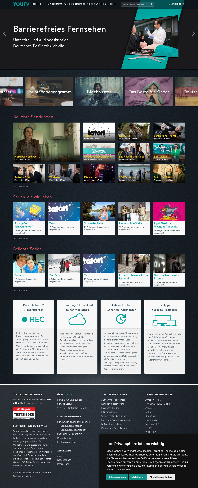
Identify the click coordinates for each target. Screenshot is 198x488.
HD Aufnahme (109, 412)
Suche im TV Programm (69, 433)
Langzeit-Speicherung (113, 403)
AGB (59, 455)
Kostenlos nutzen (66, 442)
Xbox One (150, 416)
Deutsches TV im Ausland (114, 428)
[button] (183, 4)
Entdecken (38, 4)
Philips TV (150, 432)
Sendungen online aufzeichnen (73, 421)
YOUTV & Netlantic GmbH (71, 408)
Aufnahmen (74, 4)
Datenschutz (64, 459)
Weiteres (96, 4)
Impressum (63, 463)
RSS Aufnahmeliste (111, 424)
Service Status (64, 403)
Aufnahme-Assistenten (113, 399)
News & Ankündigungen (70, 399)
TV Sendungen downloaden (71, 429)
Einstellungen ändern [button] (161, 477)
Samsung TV (152, 424)
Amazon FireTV (153, 399)
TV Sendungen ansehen (69, 425)
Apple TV (150, 408)
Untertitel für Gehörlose (114, 416)
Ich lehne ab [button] (137, 477)
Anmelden (175, 4)
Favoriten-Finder (110, 408)
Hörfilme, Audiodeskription (115, 420)
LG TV (148, 428)
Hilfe (113, 4)
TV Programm (54, 4)
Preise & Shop (64, 438)
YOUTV (21, 4)
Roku (148, 412)
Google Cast (152, 420)
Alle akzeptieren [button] (117, 477)
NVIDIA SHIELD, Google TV (160, 403)
